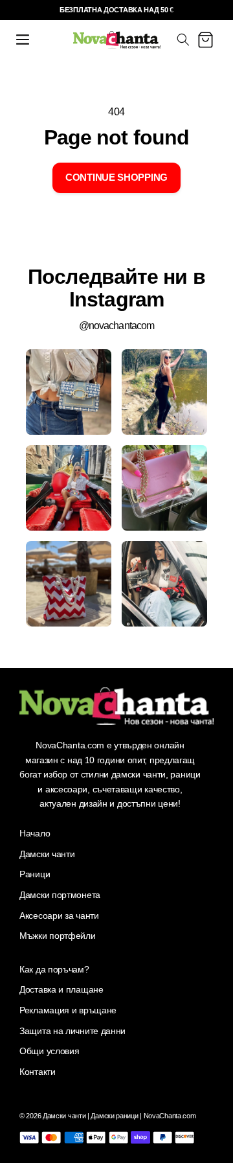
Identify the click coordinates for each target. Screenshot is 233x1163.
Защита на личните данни (72, 1031)
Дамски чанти (46, 854)
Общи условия (49, 1051)
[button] (23, 39)
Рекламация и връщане (67, 1010)
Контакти (37, 1071)
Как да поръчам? (54, 969)
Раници (34, 874)
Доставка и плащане (61, 989)
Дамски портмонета (59, 895)
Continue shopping (116, 177)
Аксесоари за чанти (59, 915)
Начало (34, 833)
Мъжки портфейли (57, 935)
